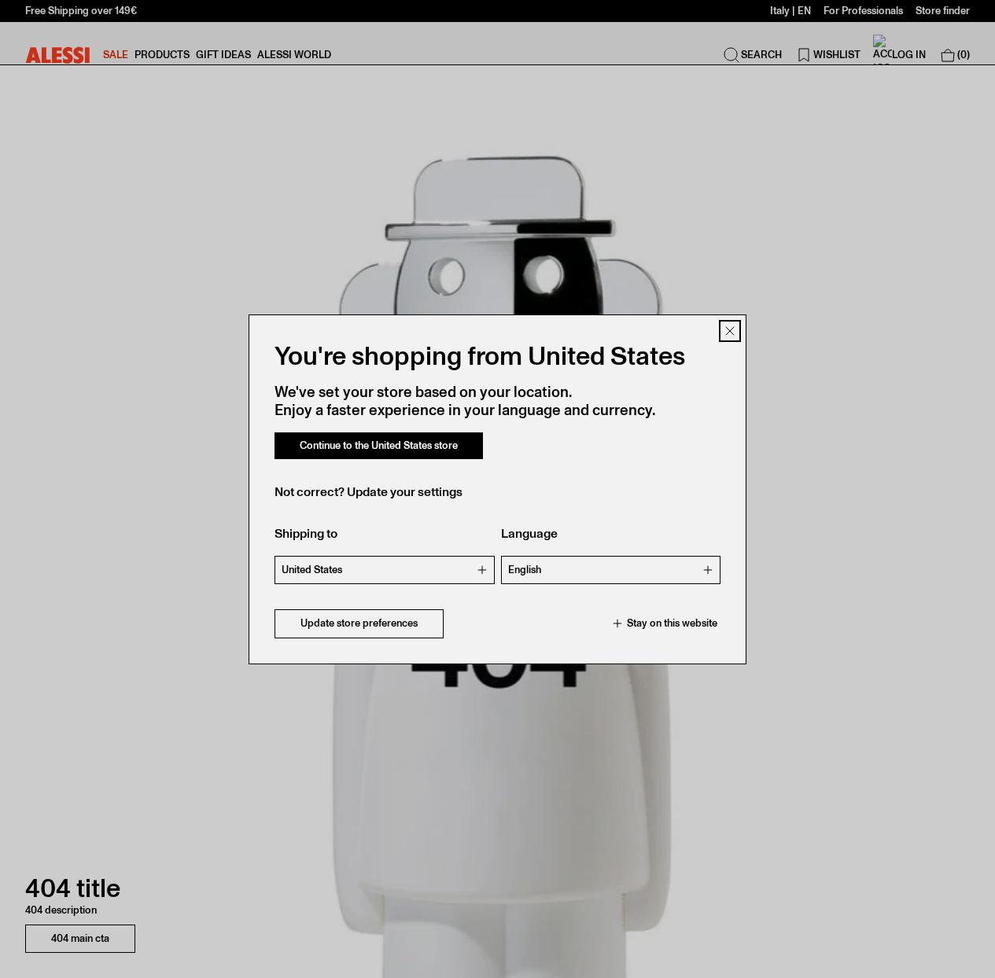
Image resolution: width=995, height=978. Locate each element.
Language (529, 533)
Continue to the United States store (379, 445)
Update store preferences (359, 623)
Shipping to (306, 533)
